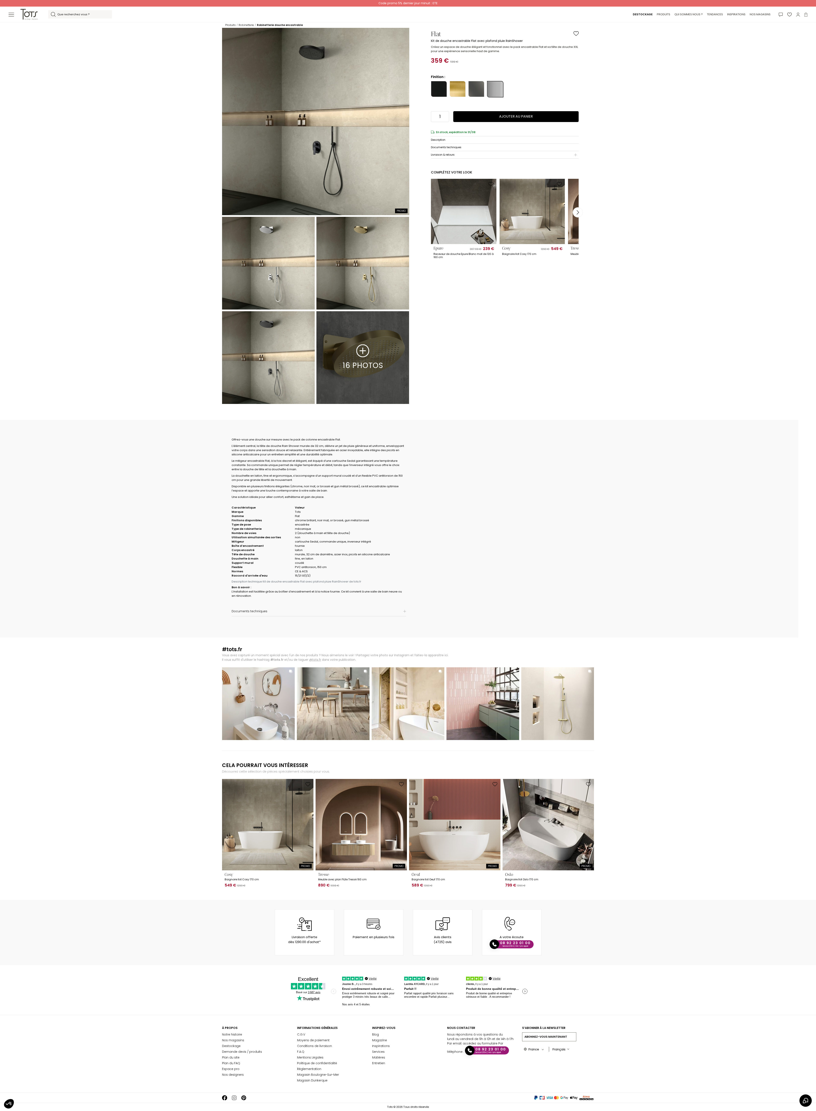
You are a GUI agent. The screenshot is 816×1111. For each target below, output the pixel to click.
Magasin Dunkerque (312, 1080)
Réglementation (309, 1069)
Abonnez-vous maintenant (545, 1037)
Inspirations (381, 1046)
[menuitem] (643, 14)
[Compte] (798, 14)
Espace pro (230, 1069)
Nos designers (233, 1075)
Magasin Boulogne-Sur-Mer (318, 1075)
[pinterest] (243, 1097)
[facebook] (224, 1097)
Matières (378, 1057)
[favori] (789, 14)
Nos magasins (233, 1040)
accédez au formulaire (480, 1043)
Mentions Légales (310, 1057)
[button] (9, 1104)
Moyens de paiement (313, 1040)
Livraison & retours (443, 154)
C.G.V (301, 1034)
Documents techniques (446, 147)
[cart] (806, 14)
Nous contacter (461, 1028)
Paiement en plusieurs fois (373, 937)
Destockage (231, 1046)
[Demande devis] (781, 14)
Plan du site (230, 1057)
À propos (230, 1028)
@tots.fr (315, 660)
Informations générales (317, 1028)
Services (378, 1052)
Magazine (379, 1040)
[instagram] (234, 1097)
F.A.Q (300, 1052)
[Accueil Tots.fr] (29, 14)
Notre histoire (232, 1034)
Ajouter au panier (516, 116)
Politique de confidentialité (317, 1063)
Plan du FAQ (231, 1063)
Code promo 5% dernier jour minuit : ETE (408, 3)
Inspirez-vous (383, 1028)
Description (438, 140)
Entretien (378, 1063)
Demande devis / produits (242, 1052)
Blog (375, 1034)
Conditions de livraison (314, 1046)
